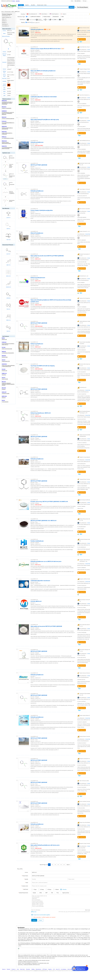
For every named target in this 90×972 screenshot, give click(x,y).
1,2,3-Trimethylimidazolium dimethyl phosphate (7, 148)
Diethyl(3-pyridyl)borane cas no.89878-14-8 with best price (46, 561)
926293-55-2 (4, 126)
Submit (34, 920)
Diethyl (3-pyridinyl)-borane (38, 277)
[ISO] (78, 75)
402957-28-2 (4, 396)
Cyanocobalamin (5, 401)
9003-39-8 (4, 387)
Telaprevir (4, 397)
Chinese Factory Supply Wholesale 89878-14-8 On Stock (46, 48)
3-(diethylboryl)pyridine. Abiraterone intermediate (44, 96)
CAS (54, 969)
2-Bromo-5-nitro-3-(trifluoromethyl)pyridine (6, 143)
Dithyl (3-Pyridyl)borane (37, 233)
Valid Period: (25, 889)
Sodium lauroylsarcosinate (7, 348)
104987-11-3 (4, 373)
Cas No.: (26, 872)
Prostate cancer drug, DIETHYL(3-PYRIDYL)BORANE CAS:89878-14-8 (49, 501)
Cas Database (63, 969)
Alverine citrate (5, 357)
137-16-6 (3, 347)
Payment (8, 969)
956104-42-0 (4, 140)
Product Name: (25, 875)
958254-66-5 (4, 100)
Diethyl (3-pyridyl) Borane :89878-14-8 (41, 413)
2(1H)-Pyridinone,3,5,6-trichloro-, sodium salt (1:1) (8, 344)
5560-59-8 (4, 355)
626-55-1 (11, 155)
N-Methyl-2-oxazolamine (6, 108)
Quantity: (26, 879)
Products (21, 5)
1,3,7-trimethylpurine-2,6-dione (8, 138)
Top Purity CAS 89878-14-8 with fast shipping (43, 365)
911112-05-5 (4, 131)
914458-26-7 (4, 110)
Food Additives (5, 25)
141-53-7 (3, 377)
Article (45, 5)
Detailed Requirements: (23, 892)
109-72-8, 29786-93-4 (11, 192)
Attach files (34, 911)
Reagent (4, 22)
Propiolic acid (4, 370)
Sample (34, 892)
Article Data (70, 969)
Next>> (68, 864)
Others (4, 19)
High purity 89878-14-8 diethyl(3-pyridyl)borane (43, 70)
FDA (52, 892)
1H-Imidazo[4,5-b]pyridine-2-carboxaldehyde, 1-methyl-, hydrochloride (7, 103)
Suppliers (27, 5)
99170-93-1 (4, 106)
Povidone (3, 389)
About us (4, 969)
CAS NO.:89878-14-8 (36, 601)
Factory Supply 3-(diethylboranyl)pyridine (42, 210)
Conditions (5, 178)
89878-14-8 (9, 30)
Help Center (22, 969)
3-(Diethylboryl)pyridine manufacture (40, 580)
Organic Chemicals (6, 17)
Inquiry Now (82, 39)
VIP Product (44, 969)
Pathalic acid (4, 339)
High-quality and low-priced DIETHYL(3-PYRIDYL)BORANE (46, 626)
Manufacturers (56, 16)
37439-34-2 (4, 342)
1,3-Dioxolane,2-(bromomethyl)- (8, 352)
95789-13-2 (4, 136)
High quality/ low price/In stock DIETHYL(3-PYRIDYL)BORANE (47, 255)
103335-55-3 (4, 364)
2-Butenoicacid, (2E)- (6, 361)
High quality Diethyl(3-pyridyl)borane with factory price (45, 845)
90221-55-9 (4, 117)
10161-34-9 (4, 392)
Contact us (13, 969)
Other (63, 16)
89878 (13, 11)
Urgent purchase (65, 892)
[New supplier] (35, 23)
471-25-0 (3, 369)
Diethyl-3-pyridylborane (37, 343)
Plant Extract (5, 24)
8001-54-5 (4, 381)
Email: (27, 882)
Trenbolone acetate (5, 393)
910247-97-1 (4, 146)
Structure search (40, 5)
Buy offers (33, 5)
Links (18, 969)
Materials (4, 20)
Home (72, 0)
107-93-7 (3, 359)
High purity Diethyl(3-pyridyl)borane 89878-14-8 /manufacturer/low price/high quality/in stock (51, 300)
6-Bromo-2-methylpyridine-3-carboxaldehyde (7, 128)
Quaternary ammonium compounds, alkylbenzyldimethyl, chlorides (8, 384)
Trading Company (46, 16)
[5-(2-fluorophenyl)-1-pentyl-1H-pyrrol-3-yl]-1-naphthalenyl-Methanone (8, 113)
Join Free (18, 0)
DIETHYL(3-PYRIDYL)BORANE (39, 165)
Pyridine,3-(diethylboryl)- (37, 541)
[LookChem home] (9, 6)
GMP (46, 892)
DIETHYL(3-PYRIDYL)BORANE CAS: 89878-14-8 (43, 520)
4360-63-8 (4, 351)
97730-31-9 (4, 121)
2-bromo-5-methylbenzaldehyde (8, 118)
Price (58, 892)
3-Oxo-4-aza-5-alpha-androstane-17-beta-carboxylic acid (8, 366)
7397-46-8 (11, 164)
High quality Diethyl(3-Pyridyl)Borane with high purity (45, 119)
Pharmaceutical (8, 11)
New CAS (58, 969)
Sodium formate (5, 378)
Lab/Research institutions (35, 16)
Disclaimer (28, 969)
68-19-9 (3, 400)
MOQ (41, 892)
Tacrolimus (4, 374)
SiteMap (33, 969)
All (27, 16)
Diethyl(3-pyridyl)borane (37, 29)
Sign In (13, 0)
